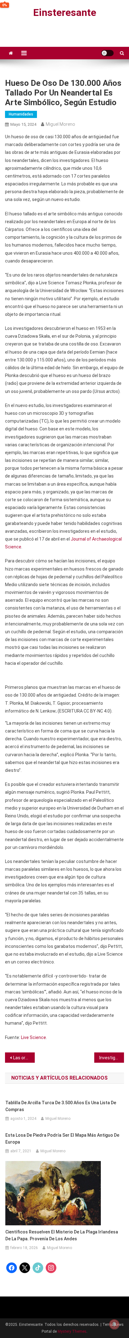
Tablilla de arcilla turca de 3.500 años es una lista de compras (60, 1106)
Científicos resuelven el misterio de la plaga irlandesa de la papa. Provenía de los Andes (61, 1235)
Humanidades (21, 114)
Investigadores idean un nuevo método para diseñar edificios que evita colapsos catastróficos (111, 1057)
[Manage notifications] (114, 1324)
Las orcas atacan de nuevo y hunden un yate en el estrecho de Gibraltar (24, 1057)
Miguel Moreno (60, 124)
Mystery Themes (72, 1331)
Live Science (33, 1037)
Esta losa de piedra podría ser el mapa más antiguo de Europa (62, 1138)
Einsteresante (64, 12)
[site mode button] (107, 53)
